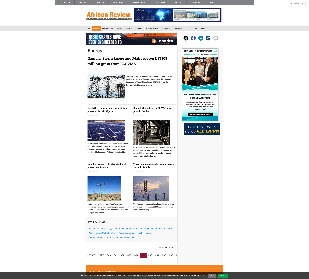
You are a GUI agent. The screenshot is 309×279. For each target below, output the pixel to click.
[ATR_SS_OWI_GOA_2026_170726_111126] (200, 85)
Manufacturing (152, 28)
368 (164, 255)
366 (150, 255)
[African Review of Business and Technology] (109, 15)
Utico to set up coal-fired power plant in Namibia (111, 237)
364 (136, 255)
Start (92, 255)
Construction (107, 28)
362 (122, 255)
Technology (166, 28)
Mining (119, 28)
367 (157, 255)
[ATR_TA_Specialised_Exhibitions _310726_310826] (200, 128)
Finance (140, 28)
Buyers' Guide (200, 28)
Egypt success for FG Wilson (158, 228)
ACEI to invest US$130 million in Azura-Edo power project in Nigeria (120, 233)
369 (171, 255)
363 (129, 255)
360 (109, 255)
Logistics (129, 28)
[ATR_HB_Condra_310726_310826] (131, 39)
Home (89, 28)
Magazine (178, 28)
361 (115, 255)
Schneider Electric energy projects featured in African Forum (116, 228)
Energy (96, 28)
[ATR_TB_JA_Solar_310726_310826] (177, 15)
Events (188, 28)
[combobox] (298, 3)
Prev (101, 255)
